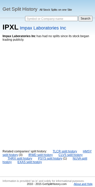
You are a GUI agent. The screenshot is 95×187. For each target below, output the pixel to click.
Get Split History (20, 9)
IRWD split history (40, 155)
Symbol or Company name (45, 19)
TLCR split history (65, 151)
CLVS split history (71, 155)
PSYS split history (50, 158)
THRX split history (20, 158)
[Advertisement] (47, 91)
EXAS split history (29, 162)
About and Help (83, 183)
